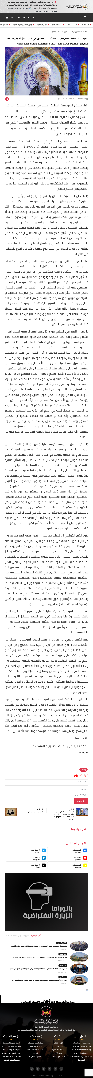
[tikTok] (32, 1069)
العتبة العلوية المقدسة (11, 1042)
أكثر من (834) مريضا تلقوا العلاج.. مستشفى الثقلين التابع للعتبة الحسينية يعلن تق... (39, 957)
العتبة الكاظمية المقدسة (11, 1046)
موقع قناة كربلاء (35, 1056)
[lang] (7, 17)
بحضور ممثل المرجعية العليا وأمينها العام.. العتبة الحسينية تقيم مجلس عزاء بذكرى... (39, 946)
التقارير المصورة (62, 943)
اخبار (65, 31)
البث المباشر (58, 1046)
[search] (12, 17)
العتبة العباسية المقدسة (12, 1056)
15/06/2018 (82, 98)
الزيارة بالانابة (58, 1042)
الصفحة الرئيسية (78, 31)
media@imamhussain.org (81, 1049)
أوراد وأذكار (58, 1053)
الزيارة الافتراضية (58, 1049)
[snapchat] (38, 1069)
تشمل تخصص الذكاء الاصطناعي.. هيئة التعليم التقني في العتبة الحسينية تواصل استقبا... (37, 968)
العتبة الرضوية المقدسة (11, 1049)
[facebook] (33, 17)
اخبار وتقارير (55, 31)
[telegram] (44, 1069)
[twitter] (28, 17)
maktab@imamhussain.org (81, 1046)
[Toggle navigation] (85, 17)
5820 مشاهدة (67, 98)
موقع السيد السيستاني (35, 1042)
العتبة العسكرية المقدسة (11, 1053)
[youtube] (24, 17)
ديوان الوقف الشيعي (34, 1046)
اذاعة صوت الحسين (58, 1056)
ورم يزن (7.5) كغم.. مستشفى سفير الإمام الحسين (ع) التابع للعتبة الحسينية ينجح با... (39, 980)
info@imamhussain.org (81, 1042)
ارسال (79, 801)
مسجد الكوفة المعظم (12, 1060)
